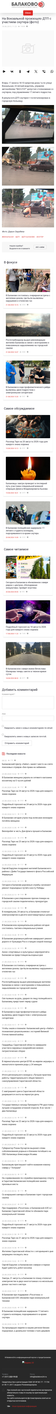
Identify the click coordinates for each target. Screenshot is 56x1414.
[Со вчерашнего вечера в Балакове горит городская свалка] (25, 1191)
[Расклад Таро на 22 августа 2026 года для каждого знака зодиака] (25, 1117)
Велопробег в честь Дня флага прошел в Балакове (26, 831)
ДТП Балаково (29, 237)
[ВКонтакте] (12, 71)
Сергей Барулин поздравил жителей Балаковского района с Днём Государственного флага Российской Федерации (28, 871)
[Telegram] (28, 71)
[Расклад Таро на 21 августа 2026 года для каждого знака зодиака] (25, 1234)
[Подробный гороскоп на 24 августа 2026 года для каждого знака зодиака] (25, 800)
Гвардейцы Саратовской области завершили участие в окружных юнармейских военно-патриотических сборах (24, 1047)
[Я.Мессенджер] (4, 71)
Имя (4, 714)
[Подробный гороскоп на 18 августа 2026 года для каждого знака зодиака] (28, 612)
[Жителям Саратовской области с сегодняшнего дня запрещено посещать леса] (25, 1247)
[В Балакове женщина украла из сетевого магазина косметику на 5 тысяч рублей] (25, 774)
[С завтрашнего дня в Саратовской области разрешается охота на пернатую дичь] (25, 1087)
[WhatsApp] (52, 71)
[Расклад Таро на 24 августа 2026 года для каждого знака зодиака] (25, 787)
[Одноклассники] (20, 71)
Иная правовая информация (24, 1406)
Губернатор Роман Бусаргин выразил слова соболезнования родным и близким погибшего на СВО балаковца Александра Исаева (26, 1151)
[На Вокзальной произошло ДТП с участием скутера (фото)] (26, 26)
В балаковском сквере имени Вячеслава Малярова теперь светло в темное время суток (26, 671)
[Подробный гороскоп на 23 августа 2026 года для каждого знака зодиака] (25, 851)
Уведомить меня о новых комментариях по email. (28, 727)
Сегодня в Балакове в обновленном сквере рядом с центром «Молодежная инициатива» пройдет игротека (27, 585)
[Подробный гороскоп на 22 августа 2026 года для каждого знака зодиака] (25, 1131)
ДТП (18, 237)
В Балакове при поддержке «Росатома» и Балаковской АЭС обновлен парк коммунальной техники (25, 1297)
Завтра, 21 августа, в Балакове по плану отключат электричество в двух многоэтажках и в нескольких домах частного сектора (27, 1281)
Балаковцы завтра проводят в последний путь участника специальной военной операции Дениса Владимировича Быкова (27, 486)
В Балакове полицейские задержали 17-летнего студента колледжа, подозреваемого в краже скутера (25, 530)
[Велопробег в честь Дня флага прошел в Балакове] (25, 827)
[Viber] (44, 71)
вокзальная (8, 237)
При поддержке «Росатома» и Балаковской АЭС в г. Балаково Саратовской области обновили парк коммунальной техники (27, 1211)
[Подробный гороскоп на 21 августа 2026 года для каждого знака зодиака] (25, 1221)
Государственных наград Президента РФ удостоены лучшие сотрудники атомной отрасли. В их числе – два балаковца (28, 1107)
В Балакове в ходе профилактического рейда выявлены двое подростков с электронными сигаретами (28, 390)
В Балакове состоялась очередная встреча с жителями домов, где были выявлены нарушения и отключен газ (28, 298)
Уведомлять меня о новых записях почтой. (25, 736)
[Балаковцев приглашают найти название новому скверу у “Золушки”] (25, 1161)
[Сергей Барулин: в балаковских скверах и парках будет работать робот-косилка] (25, 1261)
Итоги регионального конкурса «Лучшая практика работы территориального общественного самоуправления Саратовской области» (26, 1077)
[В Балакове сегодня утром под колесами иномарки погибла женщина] (25, 814)
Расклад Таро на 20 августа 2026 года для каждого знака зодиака (27, 443)
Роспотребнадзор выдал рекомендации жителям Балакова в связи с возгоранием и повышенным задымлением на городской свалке (27, 343)
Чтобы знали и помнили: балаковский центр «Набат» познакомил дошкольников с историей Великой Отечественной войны (28, 1031)
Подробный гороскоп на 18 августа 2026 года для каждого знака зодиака (26, 628)
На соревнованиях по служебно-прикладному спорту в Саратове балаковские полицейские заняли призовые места (28, 1181)
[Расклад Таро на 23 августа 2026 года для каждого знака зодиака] (25, 838)
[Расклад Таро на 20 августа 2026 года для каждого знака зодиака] (28, 426)
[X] (36, 71)
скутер (40, 237)
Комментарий (8, 694)
